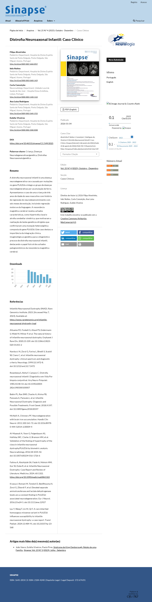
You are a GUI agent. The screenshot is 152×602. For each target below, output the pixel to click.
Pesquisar (140, 20)
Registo (134, 2)
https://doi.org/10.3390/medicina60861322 (30, 477)
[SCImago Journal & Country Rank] (123, 103)
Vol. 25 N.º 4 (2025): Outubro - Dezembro (55, 30)
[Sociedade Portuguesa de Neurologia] (121, 46)
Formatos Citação (70, 154)
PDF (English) (71, 109)
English (110, 82)
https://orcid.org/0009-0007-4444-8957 (24, 64)
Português (111, 77)
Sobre (50, 20)
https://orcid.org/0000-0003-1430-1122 (24, 97)
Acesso (144, 2)
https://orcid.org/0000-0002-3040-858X (24, 130)
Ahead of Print (22, 20)
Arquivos (38, 20)
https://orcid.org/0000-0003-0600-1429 (24, 81)
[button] (69, 232)
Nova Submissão (116, 60)
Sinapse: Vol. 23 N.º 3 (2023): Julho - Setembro (45, 550)
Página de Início (16, 30)
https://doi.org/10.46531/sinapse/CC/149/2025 (31, 143)
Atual (8, 20)
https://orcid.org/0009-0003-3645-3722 (24, 113)
